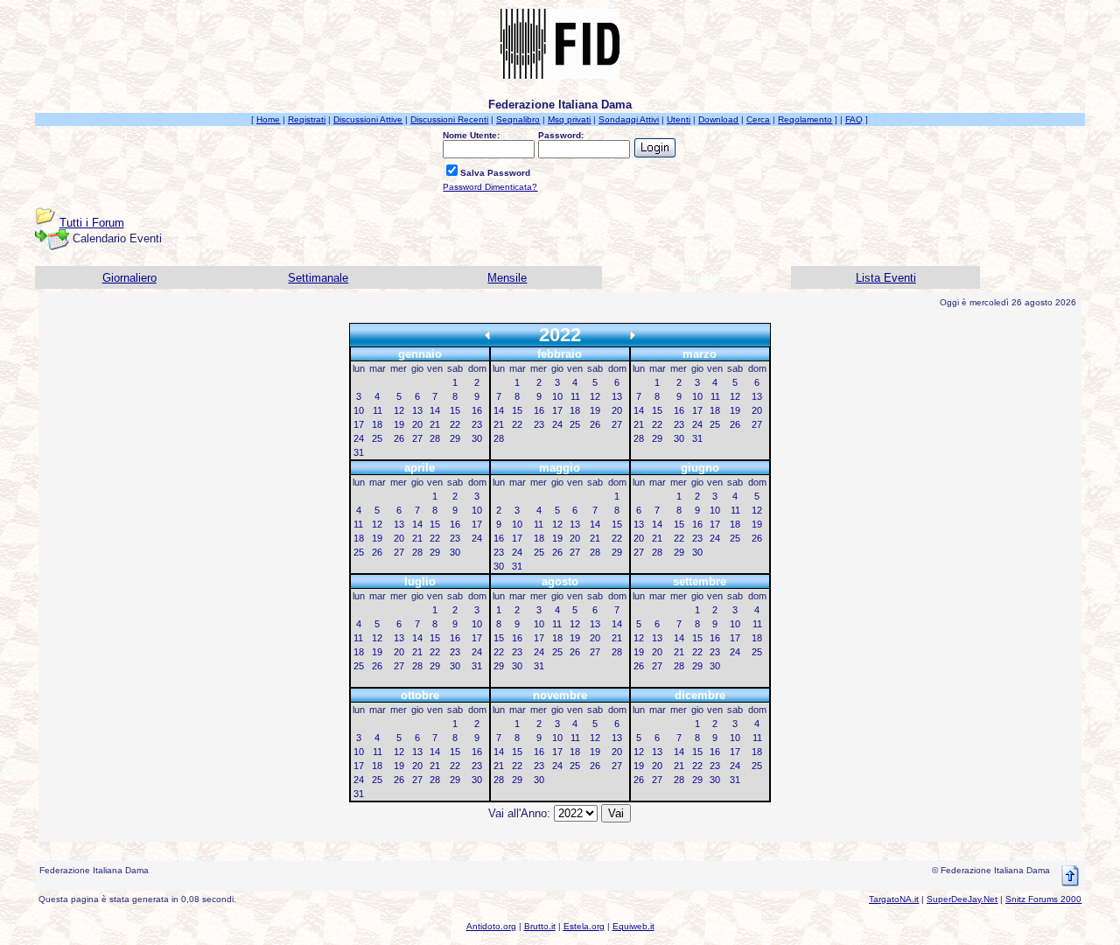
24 (359, 438)
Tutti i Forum (92, 222)
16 (477, 410)
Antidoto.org (491, 926)
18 (377, 424)
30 (477, 438)
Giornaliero (129, 277)
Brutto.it (540, 926)
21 (435, 424)
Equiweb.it (633, 926)
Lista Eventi (886, 277)
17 (359, 424)
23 (477, 424)
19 (399, 424)
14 (435, 410)
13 (417, 410)
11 (377, 410)
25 (377, 438)
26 (399, 438)
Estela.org (584, 926)
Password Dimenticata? (490, 187)
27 (417, 438)
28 (435, 438)
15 (455, 410)
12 (399, 410)
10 (359, 410)
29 (455, 438)
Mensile (507, 277)
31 (359, 452)
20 (417, 424)
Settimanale (318, 277)
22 (455, 424)
